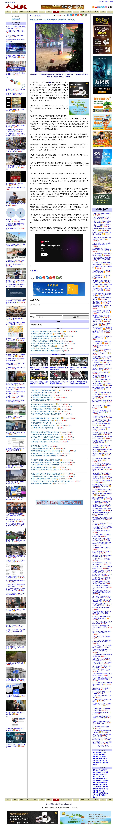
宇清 (103, 791)
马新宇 (105, 770)
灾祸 (55, 11)
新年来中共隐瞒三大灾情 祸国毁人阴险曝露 (50, 351)
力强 (100, 756)
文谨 (100, 754)
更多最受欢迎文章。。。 (105, 746)
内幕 (21, 11)
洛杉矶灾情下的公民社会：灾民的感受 (49, 346)
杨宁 (101, 776)
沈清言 (104, 754)
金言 (107, 786)
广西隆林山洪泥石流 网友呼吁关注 (48, 334)
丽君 (101, 752)
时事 (28, 11)
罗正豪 (98, 772)
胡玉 (98, 782)
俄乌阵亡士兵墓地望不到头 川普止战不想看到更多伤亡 (53, 343)
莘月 (105, 784)
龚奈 (101, 760)
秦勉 (94, 770)
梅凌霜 (98, 752)
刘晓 (94, 754)
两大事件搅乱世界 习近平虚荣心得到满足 (49, 455)
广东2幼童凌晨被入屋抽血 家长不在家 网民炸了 (53, 451)
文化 (76, 11)
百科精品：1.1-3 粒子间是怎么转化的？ (50, 404)
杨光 (94, 772)
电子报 (111, 1)
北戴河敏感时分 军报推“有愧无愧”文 (48, 448)
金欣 (50, 82)
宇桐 (102, 784)
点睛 (100, 791)
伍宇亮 (104, 756)
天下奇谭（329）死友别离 (45, 392)
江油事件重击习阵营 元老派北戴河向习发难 (51, 453)
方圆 (94, 780)
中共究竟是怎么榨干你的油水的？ (49, 420)
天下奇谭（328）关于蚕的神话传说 (47, 428)
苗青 (97, 795)
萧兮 (97, 758)
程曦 (94, 756)
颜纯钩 (102, 774)
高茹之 (105, 795)
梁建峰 (98, 762)
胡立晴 (106, 762)
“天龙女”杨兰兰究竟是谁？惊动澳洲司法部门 (51, 390)
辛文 (97, 754)
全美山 (106, 772)
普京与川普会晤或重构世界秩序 (46, 400)
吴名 (94, 760)
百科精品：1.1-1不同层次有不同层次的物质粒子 (52, 437)
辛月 (105, 782)
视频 (103, 11)
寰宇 (89, 11)
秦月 (94, 778)
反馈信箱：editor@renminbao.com (59, 804)
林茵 (105, 778)
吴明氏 (102, 778)
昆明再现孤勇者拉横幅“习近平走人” (48, 467)
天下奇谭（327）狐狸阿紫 (44, 446)
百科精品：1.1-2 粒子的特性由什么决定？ (51, 425)
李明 (97, 756)
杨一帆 (101, 758)
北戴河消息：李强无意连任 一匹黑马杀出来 (50, 442)
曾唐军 (95, 782)
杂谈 (109, 11)
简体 (100, 1)
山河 (98, 776)
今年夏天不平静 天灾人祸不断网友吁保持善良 (53, 439)
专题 (82, 11)
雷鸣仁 (98, 774)
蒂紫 (107, 789)
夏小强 (101, 795)
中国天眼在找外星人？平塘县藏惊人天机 (51, 409)
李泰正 (95, 776)
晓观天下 (102, 789)
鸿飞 (94, 795)
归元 (105, 774)
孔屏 (104, 752)
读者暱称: (33, 317)
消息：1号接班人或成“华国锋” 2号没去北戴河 (51, 414)
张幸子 (102, 772)
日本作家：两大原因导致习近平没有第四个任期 (51, 406)
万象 (62, 11)
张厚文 (105, 758)
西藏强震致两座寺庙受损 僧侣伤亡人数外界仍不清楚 (52, 348)
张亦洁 (106, 793)
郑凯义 (98, 760)
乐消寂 (102, 782)
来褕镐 (106, 780)
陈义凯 (95, 789)
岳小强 (105, 760)
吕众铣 (95, 786)
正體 (103, 1)
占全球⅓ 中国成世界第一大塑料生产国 (49, 411)
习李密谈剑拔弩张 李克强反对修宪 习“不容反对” (52, 434)
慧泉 (94, 793)
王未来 (102, 780)
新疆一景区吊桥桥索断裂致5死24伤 (49, 483)
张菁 (94, 774)
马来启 (101, 770)
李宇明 (95, 784)
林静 (94, 762)
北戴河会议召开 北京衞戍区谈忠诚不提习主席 (51, 469)
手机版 (107, 1)
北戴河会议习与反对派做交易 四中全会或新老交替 (53, 476)
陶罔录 (98, 793)
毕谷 (98, 789)
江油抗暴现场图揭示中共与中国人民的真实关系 (53, 474)
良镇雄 (103, 786)
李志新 (99, 784)
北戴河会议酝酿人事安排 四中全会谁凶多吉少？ (52, 465)
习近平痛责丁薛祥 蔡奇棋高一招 (46, 423)
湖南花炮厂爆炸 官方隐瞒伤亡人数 (48, 338)
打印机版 (35, 271)
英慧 (97, 791)
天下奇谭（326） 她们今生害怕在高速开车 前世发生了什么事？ (56, 481)
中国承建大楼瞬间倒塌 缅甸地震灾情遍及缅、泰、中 (52, 341)
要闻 (15, 11)
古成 (97, 770)
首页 (8, 11)
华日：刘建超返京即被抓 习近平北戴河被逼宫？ (54, 418)
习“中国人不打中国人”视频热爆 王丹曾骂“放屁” (52, 460)
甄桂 (94, 791)
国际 (42, 11)
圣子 (104, 776)
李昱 (94, 758)
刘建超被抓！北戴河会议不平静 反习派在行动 (52, 432)
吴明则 (102, 793)
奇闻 (48, 11)
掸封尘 (98, 778)
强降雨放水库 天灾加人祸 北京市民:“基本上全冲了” (54, 331)
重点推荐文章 (16, 22)
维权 (96, 11)
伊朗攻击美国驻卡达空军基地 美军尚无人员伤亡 (52, 336)
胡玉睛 (102, 762)
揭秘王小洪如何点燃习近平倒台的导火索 (51, 479)
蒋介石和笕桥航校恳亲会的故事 (46, 395)
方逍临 (95, 765)
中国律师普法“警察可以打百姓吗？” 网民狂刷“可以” (53, 462)
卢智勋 (99, 786)
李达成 (95, 797)
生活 (69, 11)
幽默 (35, 11)
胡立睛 (98, 780)
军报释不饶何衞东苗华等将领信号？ (49, 397)
